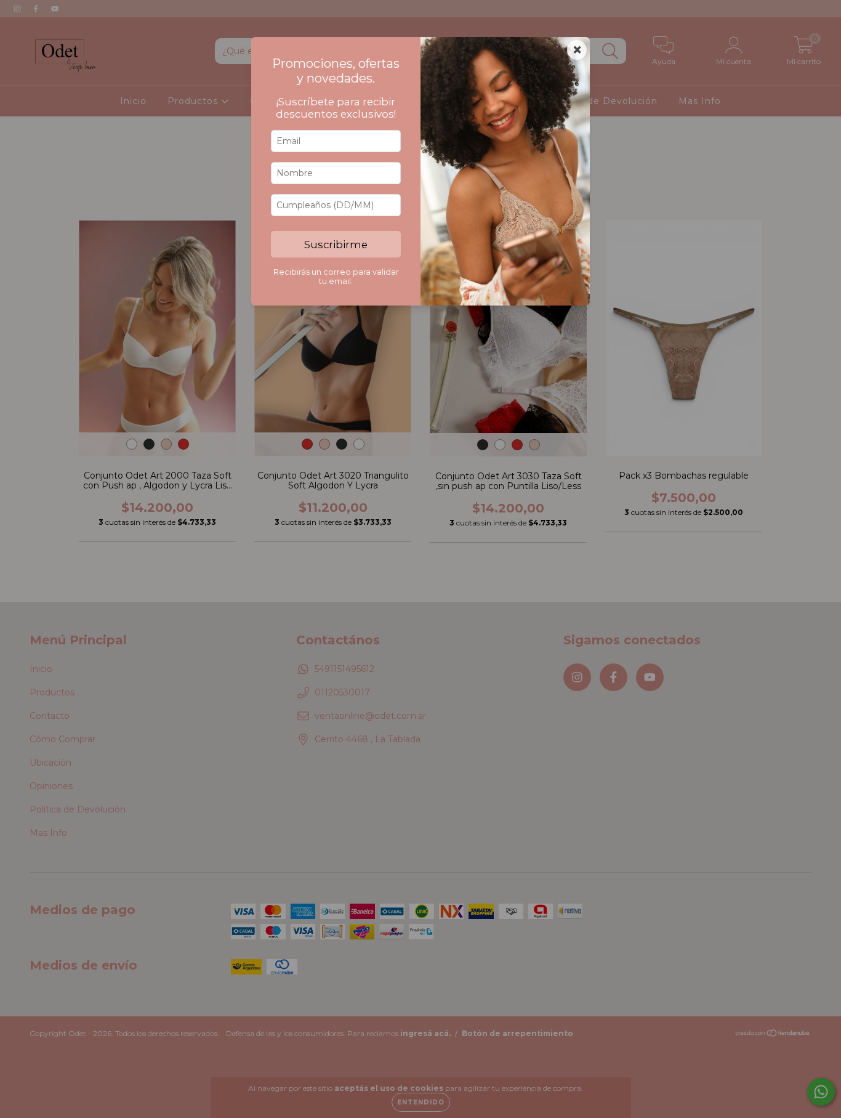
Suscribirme (336, 244)
